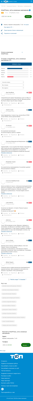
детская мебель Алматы (8, 305)
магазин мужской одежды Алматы (11, 286)
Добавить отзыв (16, 64)
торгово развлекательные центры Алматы (13, 317)
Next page (2, 350)
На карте (26, 24)
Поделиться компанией (8, 33)
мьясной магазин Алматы (9, 293)
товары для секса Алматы (9, 325)
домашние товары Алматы (9, 309)
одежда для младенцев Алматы (10, 297)
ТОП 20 (3, 6)
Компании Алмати (11, 6)
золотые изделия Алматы (9, 301)
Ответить (4, 103)
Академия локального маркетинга (10, 373)
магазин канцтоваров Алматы (10, 289)
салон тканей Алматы (8, 321)
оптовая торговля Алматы (9, 313)
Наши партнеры (5, 380)
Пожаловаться (6, 105)
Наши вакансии (5, 378)
